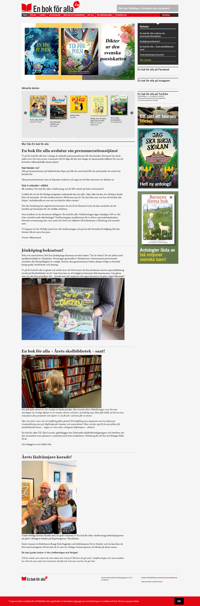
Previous (27, 53)
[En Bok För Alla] (47, 7)
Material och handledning (74, 15)
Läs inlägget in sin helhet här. (37, 444)
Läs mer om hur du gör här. (81, 561)
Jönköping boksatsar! (150, 41)
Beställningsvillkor (104, 15)
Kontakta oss (121, 15)
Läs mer (78, 601)
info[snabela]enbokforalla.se (168, 578)
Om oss (90, 15)
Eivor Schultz (96, 544)
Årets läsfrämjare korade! (152, 54)
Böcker (33, 15)
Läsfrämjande (54, 15)
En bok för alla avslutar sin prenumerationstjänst (152, 35)
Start (25, 15)
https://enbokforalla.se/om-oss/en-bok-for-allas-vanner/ (50, 200)
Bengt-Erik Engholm (61, 544)
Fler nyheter (145, 60)
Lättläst (43, 15)
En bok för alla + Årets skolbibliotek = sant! (157, 48)
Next (129, 53)
